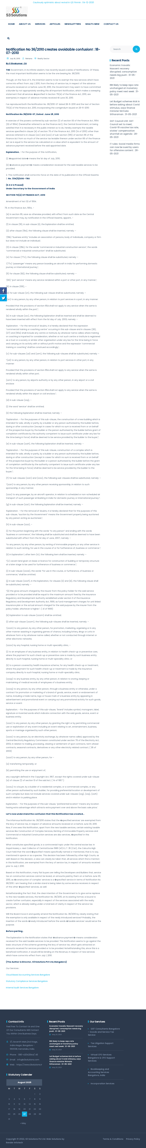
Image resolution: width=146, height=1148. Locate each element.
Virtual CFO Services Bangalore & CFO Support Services (101, 1057)
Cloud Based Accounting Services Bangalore (28, 974)
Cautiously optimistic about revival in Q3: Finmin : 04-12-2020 (39, 2)
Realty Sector (43, 58)
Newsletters (73, 24)
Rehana (29, 58)
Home (11, 24)
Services (40, 24)
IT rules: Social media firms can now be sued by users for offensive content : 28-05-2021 (125, 148)
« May (23, 1123)
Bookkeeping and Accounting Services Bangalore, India (98, 1072)
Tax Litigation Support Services (100, 1045)
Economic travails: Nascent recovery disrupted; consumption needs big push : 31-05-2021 (123, 72)
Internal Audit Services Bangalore (22, 987)
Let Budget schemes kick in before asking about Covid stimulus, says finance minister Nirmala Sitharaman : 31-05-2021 (125, 108)
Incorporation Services (102, 1083)
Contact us (111, 24)
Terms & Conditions (113, 1139)
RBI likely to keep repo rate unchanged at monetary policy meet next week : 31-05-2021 (124, 89)
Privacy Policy (133, 1139)
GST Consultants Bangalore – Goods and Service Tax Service (104, 1031)
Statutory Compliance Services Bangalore (27, 981)
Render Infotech (14, 1142)
